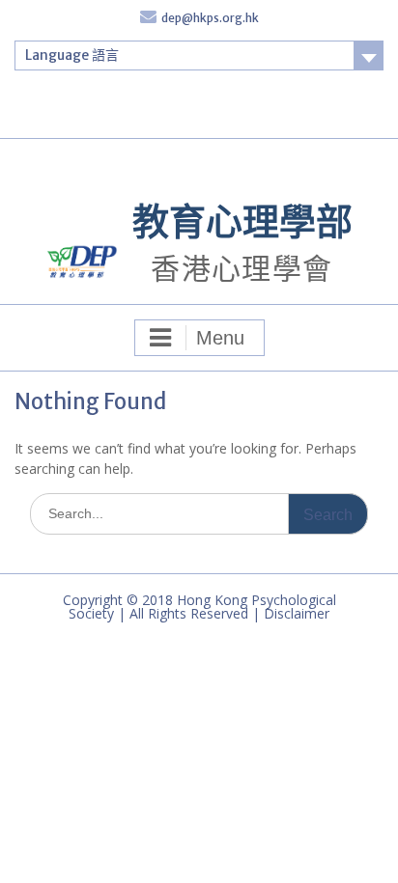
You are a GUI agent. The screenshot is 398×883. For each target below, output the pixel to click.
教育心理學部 (242, 221)
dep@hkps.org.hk (210, 18)
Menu (220, 337)
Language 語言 (72, 55)
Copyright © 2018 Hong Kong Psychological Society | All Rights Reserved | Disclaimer (199, 606)
